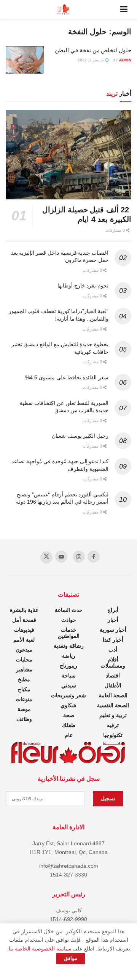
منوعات (24, 699)
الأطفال (113, 685)
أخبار (113, 620)
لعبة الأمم (24, 640)
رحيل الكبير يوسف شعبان (80, 436)
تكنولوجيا (113, 735)
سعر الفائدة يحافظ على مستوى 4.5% (66, 377)
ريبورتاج (68, 666)
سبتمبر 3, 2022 (91, 60)
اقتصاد (113, 676)
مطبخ (24, 679)
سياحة (69, 676)
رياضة (68, 656)
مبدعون (24, 650)
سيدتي (68, 685)
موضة (24, 709)
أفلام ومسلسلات (112, 663)
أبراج (112, 610)
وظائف (24, 719)
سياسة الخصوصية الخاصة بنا (40, 949)
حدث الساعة (69, 610)
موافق (70, 958)
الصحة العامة (113, 695)
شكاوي (68, 705)
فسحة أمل (24, 620)
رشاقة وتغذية (69, 646)
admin (125, 60)
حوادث (68, 620)
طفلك (68, 725)
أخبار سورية (113, 630)
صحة (68, 715)
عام (69, 735)
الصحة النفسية (113, 705)
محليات (24, 660)
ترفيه (113, 725)
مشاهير (24, 669)
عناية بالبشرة (24, 610)
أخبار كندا (113, 640)
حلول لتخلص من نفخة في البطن (93, 50)
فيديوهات (24, 630)
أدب (112, 650)
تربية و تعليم (113, 715)
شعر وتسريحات (68, 695)
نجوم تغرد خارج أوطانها (82, 286)
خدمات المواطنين (69, 633)
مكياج (24, 689)
